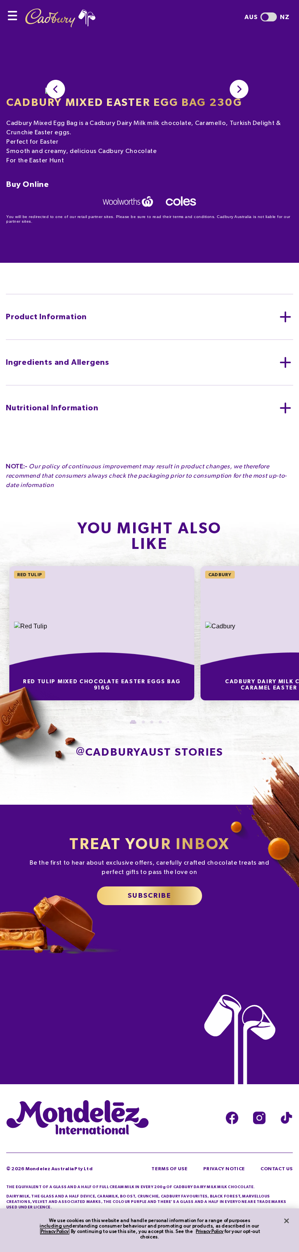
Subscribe (149, 895)
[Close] (286, 1220)
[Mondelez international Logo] (77, 1118)
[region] (149, 1230)
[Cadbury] (60, 13)
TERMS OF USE (169, 1168)
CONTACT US (276, 1168)
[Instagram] (259, 1117)
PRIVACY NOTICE (224, 1168)
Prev (55, 89)
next (239, 89)
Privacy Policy (55, 1231)
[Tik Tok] (286, 1117)
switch (268, 16)
